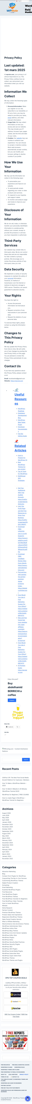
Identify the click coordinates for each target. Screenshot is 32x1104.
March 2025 (6, 838)
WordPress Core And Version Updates (14, 933)
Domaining (5, 885)
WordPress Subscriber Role (11, 953)
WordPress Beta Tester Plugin (21, 422)
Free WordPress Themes (10, 896)
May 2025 (5, 836)
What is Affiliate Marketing (10, 921)
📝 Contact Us (15, 1077)
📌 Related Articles (20, 445)
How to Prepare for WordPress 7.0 (22, 458)
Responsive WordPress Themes (12, 917)
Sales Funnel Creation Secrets (11, 919)
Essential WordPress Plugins (11, 890)
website (19, 138)
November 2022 (7, 858)
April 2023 (5, 852)
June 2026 (5, 815)
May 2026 (5, 817)
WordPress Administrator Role (12, 926)
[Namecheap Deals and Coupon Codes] (16, 1008)
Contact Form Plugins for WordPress (14, 876)
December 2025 (7, 824)
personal (10, 278)
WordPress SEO (7, 946)
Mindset (4, 905)
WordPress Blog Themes (10, 931)
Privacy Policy (24, 1074)
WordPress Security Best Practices (13, 942)
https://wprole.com (17, 381)
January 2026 (6, 822)
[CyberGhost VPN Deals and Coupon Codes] (16, 995)
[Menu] (30, 8)
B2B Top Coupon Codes (12, 1014)
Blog (3, 874)
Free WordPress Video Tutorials (12, 901)
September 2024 (7, 845)
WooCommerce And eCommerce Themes (15, 924)
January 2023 (6, 856)
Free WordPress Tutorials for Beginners (14, 899)
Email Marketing (7, 887)
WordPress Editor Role (9, 935)
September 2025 (7, 831)
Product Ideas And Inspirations (12, 915)
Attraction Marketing (9, 871)
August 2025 (6, 833)
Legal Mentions (12, 1074)
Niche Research (7, 908)
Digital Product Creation (10, 883)
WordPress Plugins (8, 937)
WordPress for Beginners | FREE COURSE (15, 794)
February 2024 (7, 849)
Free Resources (7, 892)
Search (26, 759)
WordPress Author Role (9, 928)
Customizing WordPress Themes (12, 880)
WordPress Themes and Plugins (12, 960)
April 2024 (5, 847)
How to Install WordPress (10, 903)
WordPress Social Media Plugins (12, 951)
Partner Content (7, 910)
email (9, 117)
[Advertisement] (16, 39)
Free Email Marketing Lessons (20, 1064)
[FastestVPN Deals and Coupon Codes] (16, 1002)
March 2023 (6, 854)
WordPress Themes (8, 958)
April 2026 (5, 820)
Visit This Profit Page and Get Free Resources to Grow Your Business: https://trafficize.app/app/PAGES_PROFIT (23, 515)
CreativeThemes (6, 1099)
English (19, 1)
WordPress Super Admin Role (11, 956)
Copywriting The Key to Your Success (14, 878)
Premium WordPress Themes (11, 912)
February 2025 (7, 840)
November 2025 (7, 827)
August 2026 (6, 813)
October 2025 (6, 829)
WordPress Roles (7, 940)
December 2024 (7, 843)
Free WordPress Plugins (9, 894)
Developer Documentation (22, 429)
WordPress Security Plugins (11, 944)
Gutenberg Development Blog (22, 415)
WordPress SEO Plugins (9, 949)
